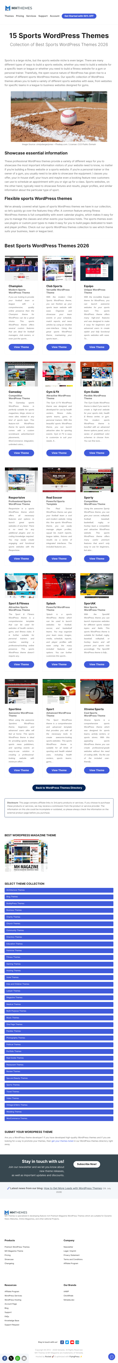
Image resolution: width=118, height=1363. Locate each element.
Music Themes (12, 1018)
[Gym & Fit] (59, 374)
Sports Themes (13, 1085)
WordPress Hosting (13, 1300)
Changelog (9, 1264)
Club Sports (54, 286)
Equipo (88, 286)
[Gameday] (21, 374)
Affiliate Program (71, 1264)
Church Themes (13, 924)
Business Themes (14, 910)
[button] (4, 1358)
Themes (9, 15)
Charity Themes (13, 917)
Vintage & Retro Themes (16, 1105)
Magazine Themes (14, 998)
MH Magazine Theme (14, 1251)
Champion (15, 286)
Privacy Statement (72, 1255)
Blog (6, 1308)
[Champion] (21, 268)
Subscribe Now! (87, 1164)
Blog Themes (12, 897)
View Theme (21, 347)
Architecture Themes (15, 890)
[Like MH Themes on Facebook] (62, 1342)
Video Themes (12, 1098)
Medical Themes (13, 1004)
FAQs (7, 1317)
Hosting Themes (13, 971)
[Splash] (59, 585)
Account (54, 15)
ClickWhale (68, 1296)
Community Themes (15, 930)
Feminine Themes (14, 951)
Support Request (12, 1325)
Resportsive (17, 497)
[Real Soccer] (59, 479)
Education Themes (14, 944)
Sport (50, 709)
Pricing (20, 15)
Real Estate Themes (15, 1058)
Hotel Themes (12, 977)
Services (31, 15)
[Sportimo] (21, 691)
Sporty (88, 497)
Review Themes (13, 1071)
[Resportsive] (21, 479)
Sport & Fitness (19, 603)
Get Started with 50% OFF (79, 15)
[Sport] (59, 691)
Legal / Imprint (70, 1251)
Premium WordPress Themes (17, 1247)
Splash (51, 603)
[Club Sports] (59, 268)
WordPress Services (13, 1296)
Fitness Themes (13, 957)
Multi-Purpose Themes (16, 1011)
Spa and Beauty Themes (17, 1078)
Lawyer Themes (13, 991)
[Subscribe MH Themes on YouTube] (72, 1342)
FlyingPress (75, 1357)
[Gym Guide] (96, 374)
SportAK (90, 603)
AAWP (66, 1292)
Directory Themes (14, 937)
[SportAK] (96, 585)
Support (43, 15)
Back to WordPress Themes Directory (59, 787)
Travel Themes (12, 1092)
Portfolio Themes (13, 1051)
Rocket (48, 1357)
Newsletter (68, 1247)
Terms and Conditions (73, 1259)
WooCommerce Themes (16, 1118)
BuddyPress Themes (15, 903)
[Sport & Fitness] (21, 585)
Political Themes (13, 1045)
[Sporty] (96, 479)
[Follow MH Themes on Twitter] (67, 1342)
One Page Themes (14, 1024)
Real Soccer (54, 497)
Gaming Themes (13, 964)
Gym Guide (91, 392)
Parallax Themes (13, 1031)
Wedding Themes (14, 1112)
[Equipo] (96, 268)
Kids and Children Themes (17, 984)
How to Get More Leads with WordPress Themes (73, 1188)
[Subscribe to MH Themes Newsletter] (77, 1342)
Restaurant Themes (14, 1065)
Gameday (15, 392)
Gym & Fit (52, 392)
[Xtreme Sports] (96, 691)
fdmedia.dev (69, 1300)
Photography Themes (15, 1038)
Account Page (11, 1304)
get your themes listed (62, 1141)
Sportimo (15, 709)
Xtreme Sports (94, 709)
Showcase (9, 1259)
